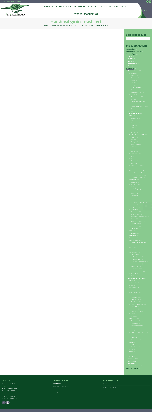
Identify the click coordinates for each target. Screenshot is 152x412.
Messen (133, 137)
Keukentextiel (132, 235)
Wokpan (133, 108)
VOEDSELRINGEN (134, 153)
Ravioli (132, 127)
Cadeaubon (130, 49)
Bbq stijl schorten (137, 257)
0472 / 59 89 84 (12, 389)
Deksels (133, 80)
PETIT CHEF (131, 349)
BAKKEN (131, 230)
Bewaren (133, 219)
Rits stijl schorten (137, 264)
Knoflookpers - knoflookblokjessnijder (137, 188)
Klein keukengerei (133, 113)
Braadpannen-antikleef (137, 101)
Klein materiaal (135, 212)
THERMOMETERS (134, 226)
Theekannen (134, 337)
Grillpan (133, 104)
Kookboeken (134, 182)
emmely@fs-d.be (12, 398)
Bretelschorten (137, 259)
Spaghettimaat (135, 118)
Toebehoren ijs (135, 302)
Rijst (132, 120)
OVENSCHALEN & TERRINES (137, 304)
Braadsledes (134, 78)
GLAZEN (131, 313)
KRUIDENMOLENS (134, 318)
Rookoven (133, 75)
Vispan (133, 99)
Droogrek (133, 125)
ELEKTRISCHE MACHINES (136, 278)
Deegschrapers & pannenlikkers (139, 198)
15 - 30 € (130, 59)
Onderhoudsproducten (137, 172)
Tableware (131, 290)
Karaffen (133, 316)
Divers (132, 335)
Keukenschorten (133, 252)
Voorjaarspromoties (134, 51)
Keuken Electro (132, 358)
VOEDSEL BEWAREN (135, 311)
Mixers (131, 280)
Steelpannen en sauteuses (138, 106)
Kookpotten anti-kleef (137, 92)
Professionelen (132, 368)
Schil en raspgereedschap (138, 202)
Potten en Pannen (133, 70)
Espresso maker (135, 340)
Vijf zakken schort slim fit (139, 261)
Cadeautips (130, 54)
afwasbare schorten (138, 268)
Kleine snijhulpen (135, 144)
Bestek (131, 354)
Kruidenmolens (135, 328)
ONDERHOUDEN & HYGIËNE (136, 170)
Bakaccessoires (135, 233)
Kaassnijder (134, 161)
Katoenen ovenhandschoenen (139, 245)
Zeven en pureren (136, 214)
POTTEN (131, 85)
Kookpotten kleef (135, 87)
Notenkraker (134, 195)
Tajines (133, 82)
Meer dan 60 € (132, 63)
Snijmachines (132, 285)
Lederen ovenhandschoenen (138, 242)
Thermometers (135, 228)
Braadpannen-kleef (136, 97)
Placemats (132, 247)
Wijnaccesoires (135, 297)
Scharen (133, 149)
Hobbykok (130, 68)
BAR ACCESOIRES (134, 292)
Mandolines (134, 151)
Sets (132, 330)
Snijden (131, 351)
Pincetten (133, 204)
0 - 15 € (130, 56)
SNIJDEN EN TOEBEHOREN (136, 134)
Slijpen (133, 139)
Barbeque (131, 363)
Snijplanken (134, 146)
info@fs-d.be (11, 396)
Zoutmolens (134, 321)
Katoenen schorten (138, 271)
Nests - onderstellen (135, 366)
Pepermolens (134, 323)
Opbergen (134, 142)
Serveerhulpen (135, 223)
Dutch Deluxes (135, 254)
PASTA (131, 116)
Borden (131, 356)
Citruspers (134, 294)
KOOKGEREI (132, 209)
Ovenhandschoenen (134, 240)
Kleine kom (134, 306)
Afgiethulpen (132, 273)
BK (131, 276)
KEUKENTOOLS (133, 184)
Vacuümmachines (134, 287)
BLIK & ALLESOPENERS (135, 165)
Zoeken (148, 38)
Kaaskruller (134, 163)
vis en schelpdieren (134, 168)
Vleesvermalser (135, 193)
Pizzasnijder (134, 130)
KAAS (130, 158)
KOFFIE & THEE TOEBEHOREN (137, 332)
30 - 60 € (131, 61)
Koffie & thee (132, 361)
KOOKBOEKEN (133, 180)
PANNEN (131, 94)
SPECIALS (132, 73)
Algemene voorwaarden (111, 387)
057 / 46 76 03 (11, 391)
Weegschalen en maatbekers (139, 216)
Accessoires (134, 283)
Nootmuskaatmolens (136, 325)
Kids (129, 66)
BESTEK (131, 342)
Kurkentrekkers (135, 299)
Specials (133, 89)
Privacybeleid (108, 383)
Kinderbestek (134, 347)
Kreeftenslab (132, 238)
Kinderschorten (135, 266)
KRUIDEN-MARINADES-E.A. (136, 175)
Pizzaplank (134, 132)
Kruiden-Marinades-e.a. (137, 177)
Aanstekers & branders (137, 221)
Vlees (130, 156)
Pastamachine (135, 123)
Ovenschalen (134, 309)
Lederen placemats (136, 249)
